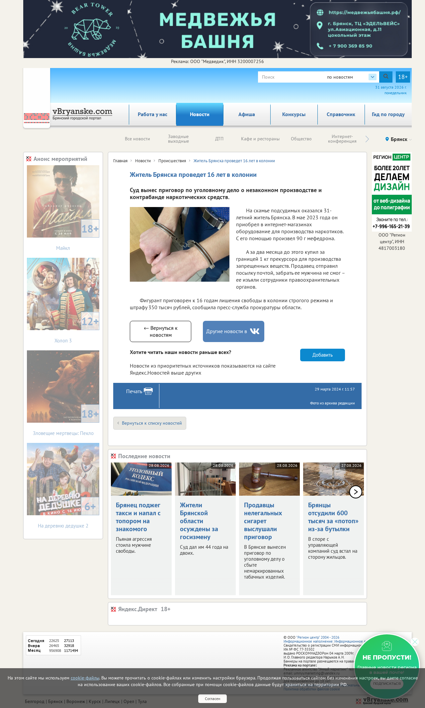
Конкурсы (293, 114)
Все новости (137, 139)
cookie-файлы (85, 678)
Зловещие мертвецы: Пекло (66, 421)
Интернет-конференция (342, 138)
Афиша (246, 114)
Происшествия (172, 161)
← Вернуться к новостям (161, 331)
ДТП (219, 139)
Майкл (77, 236)
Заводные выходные (178, 138)
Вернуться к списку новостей (152, 423)
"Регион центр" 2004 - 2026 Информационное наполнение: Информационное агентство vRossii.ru (339, 639)
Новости (200, 114)
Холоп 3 (76, 329)
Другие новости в (226, 331)
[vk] (255, 331)
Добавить (322, 355)
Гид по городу (388, 114)
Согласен (212, 698)
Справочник (341, 114)
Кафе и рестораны (260, 139)
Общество (301, 139)
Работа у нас (152, 114)
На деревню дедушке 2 (67, 514)
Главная (120, 161)
